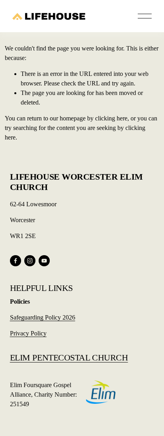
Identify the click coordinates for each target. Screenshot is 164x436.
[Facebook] (15, 260)
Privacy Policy (28, 333)
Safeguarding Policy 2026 (42, 317)
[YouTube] (44, 260)
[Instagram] (29, 260)
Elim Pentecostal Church (69, 357)
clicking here (111, 118)
